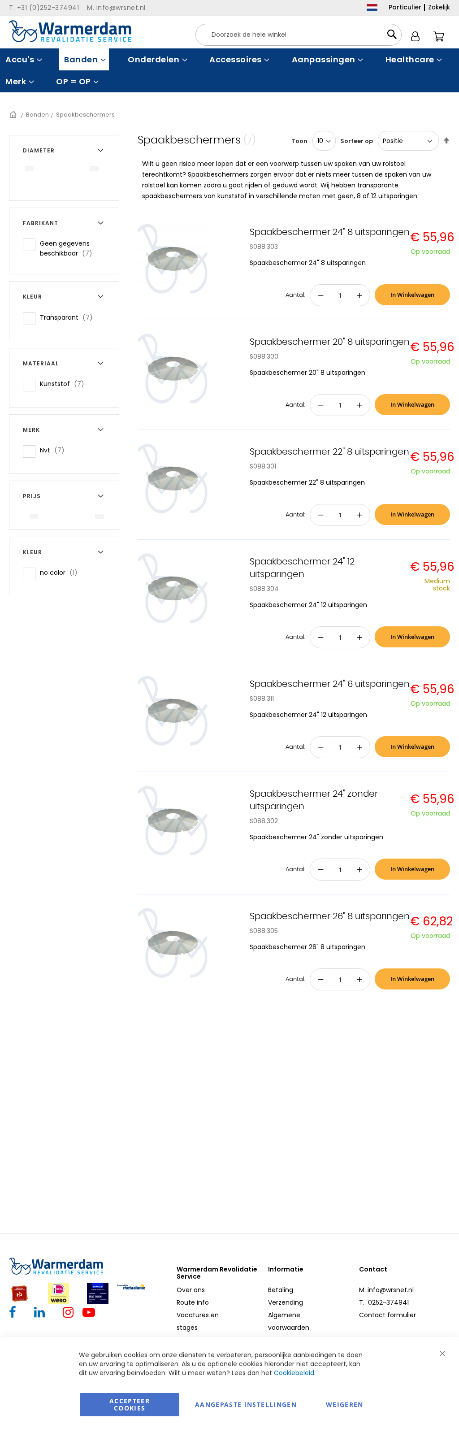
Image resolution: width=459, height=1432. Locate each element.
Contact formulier (387, 1314)
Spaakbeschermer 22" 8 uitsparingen (329, 451)
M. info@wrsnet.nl (386, 1289)
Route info (193, 1302)
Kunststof (65, 383)
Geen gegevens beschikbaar (73, 248)
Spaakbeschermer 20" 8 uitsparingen (330, 342)
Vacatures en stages (198, 1321)
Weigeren (345, 1404)
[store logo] (70, 31)
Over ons (191, 1289)
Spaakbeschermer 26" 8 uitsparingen (330, 916)
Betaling (280, 1289)
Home (14, 114)
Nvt (55, 450)
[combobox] (298, 35)
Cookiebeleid (294, 1372)
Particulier (405, 7)
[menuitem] (22, 59)
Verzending (285, 1302)
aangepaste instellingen (246, 1404)
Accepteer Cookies (129, 1404)
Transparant (69, 317)
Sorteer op (356, 141)
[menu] (229, 70)
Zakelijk (439, 7)
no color (61, 572)
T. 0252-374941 (384, 1302)
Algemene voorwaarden (288, 1321)
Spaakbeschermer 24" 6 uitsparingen (330, 684)
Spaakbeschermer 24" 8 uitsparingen (330, 232)
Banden (37, 114)
